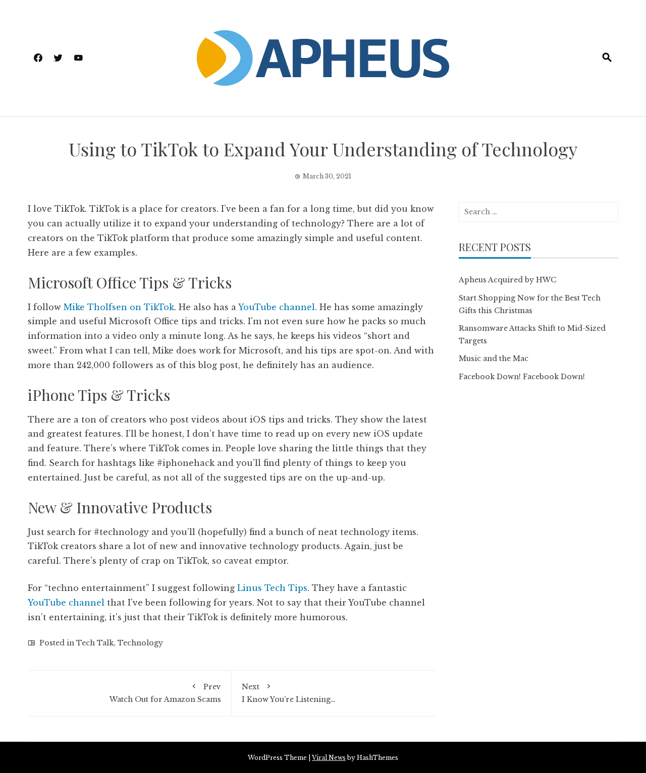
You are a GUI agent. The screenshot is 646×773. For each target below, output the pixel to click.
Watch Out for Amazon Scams (165, 693)
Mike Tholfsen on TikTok (119, 307)
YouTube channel (276, 307)
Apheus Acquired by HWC (507, 279)
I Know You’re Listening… (289, 693)
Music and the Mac (493, 358)
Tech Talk (95, 642)
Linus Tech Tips (272, 588)
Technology (140, 642)
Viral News (329, 757)
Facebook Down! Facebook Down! (522, 376)
